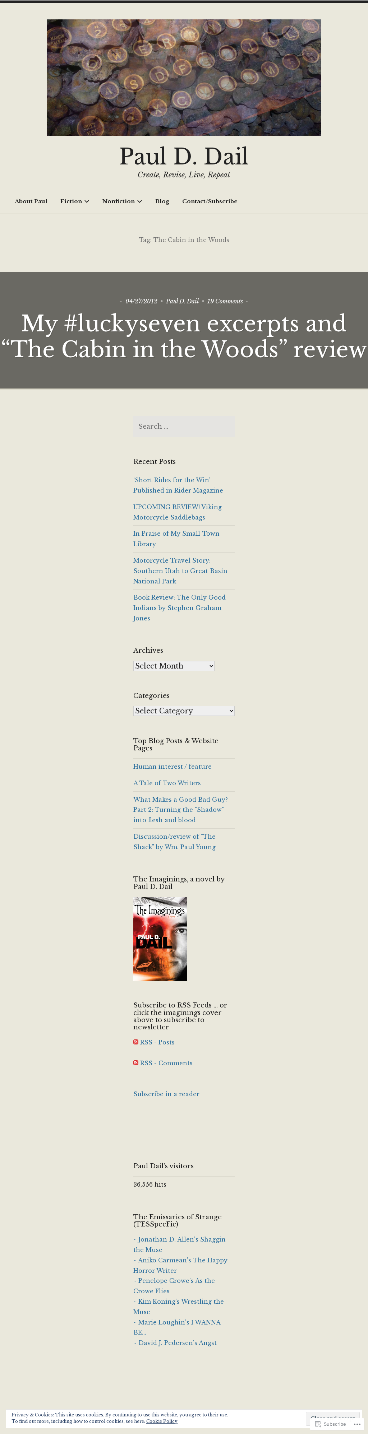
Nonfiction (118, 201)
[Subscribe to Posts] (135, 1042)
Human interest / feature (172, 766)
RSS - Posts (157, 1042)
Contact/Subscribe (210, 201)
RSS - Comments (166, 1063)
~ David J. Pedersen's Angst (175, 1342)
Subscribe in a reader (166, 1094)
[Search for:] (184, 426)
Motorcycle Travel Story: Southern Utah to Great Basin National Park (180, 571)
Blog (162, 201)
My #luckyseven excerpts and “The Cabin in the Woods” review (184, 337)
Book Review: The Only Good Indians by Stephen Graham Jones (179, 608)
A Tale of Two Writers (167, 783)
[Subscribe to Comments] (135, 1063)
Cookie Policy (162, 1421)
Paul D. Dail (184, 157)
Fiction (71, 201)
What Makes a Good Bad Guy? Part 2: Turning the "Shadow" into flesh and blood (180, 810)
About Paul (31, 201)
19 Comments (225, 301)
